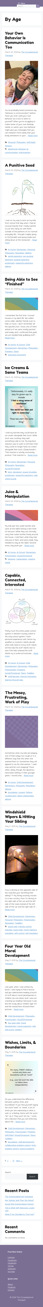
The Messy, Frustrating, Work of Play (17, 697)
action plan (12, 926)
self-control (19, 933)
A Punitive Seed (20, 165)
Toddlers (30, 673)
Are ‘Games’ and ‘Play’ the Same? (19, 1200)
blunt (10, 472)
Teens (16, 351)
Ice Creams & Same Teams (17, 370)
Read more (33, 135)
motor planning (30, 930)
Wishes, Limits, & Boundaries (20, 1044)
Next (19, 1161)
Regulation (19, 253)
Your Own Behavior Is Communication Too (19, 40)
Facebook (12, 1260)
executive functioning (17, 355)
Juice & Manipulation (17, 494)
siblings (8, 266)
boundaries (12, 792)
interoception (24, 152)
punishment (10, 263)
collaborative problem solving (18, 1145)
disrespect (17, 472)
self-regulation (31, 933)
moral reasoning (24, 1026)
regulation (9, 933)
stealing (18, 1029)
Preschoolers (10, 556)
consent (21, 792)
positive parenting (21, 259)
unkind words (10, 479)
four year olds (14, 1023)
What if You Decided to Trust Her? (19, 1214)
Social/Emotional (12, 468)
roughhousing (10, 796)
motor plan (18, 930)
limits (34, 1145)
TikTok (11, 1266)
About (10, 1284)
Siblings (28, 253)
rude (35, 475)
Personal (12, 142)
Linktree (11, 1257)
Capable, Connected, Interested (15, 580)
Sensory (8, 146)
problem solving (12, 1148)
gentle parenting (15, 256)
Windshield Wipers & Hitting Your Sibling (20, 817)
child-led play (13, 676)
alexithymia (13, 149)
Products (11, 1287)
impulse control (25, 926)
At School (21, 344)
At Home (12, 249)
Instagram (12, 1263)
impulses (8, 930)
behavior (11, 559)
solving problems (27, 1148)
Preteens (9, 351)
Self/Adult (31, 142)
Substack (12, 1269)
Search (8, 1172)
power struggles (30, 472)
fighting (29, 792)
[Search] (38, 6)
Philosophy (21, 142)
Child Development (25, 782)
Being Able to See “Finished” (21, 281)
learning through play (14, 680)
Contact (11, 1290)
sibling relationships (25, 796)
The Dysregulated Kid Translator (19, 1196)
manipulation (21, 559)
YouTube (11, 1271)
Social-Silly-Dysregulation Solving (19, 1204)
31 (13, 1161)
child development (26, 1142)
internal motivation (28, 676)
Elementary (21, 249)
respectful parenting (24, 263)
